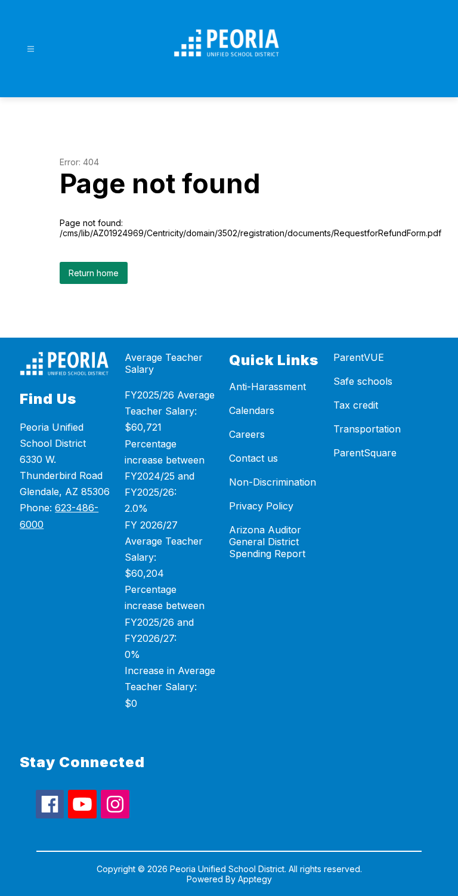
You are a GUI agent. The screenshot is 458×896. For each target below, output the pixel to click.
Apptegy (255, 879)
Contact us (253, 458)
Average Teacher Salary (164, 363)
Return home (94, 273)
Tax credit (355, 405)
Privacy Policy (261, 506)
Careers (247, 434)
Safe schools (362, 381)
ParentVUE (358, 357)
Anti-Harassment (267, 387)
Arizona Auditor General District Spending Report (267, 542)
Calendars (251, 410)
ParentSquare (365, 453)
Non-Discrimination (272, 482)
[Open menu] (31, 49)
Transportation (367, 429)
